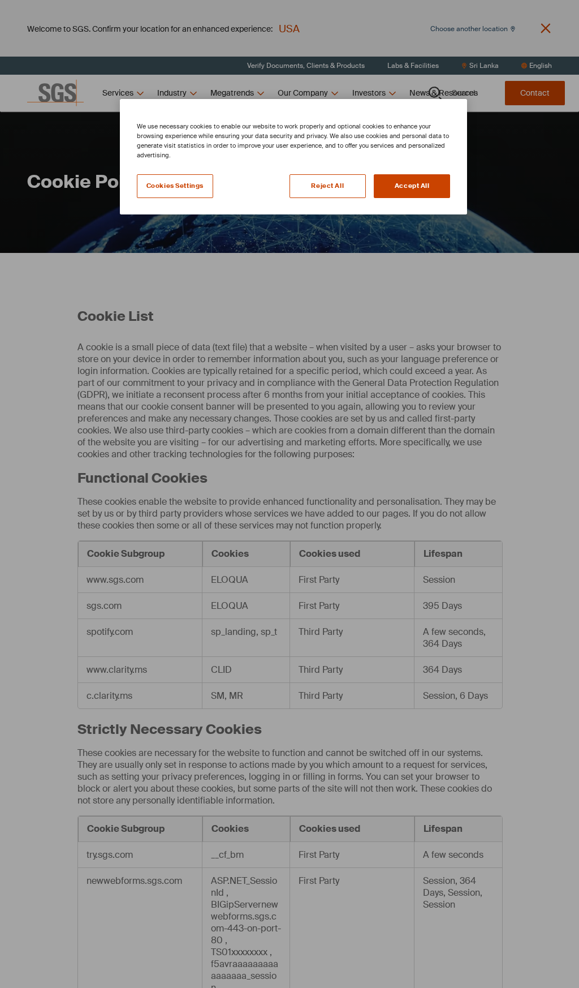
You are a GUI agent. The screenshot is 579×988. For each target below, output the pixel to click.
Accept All (412, 186)
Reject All (327, 186)
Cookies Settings (175, 186)
